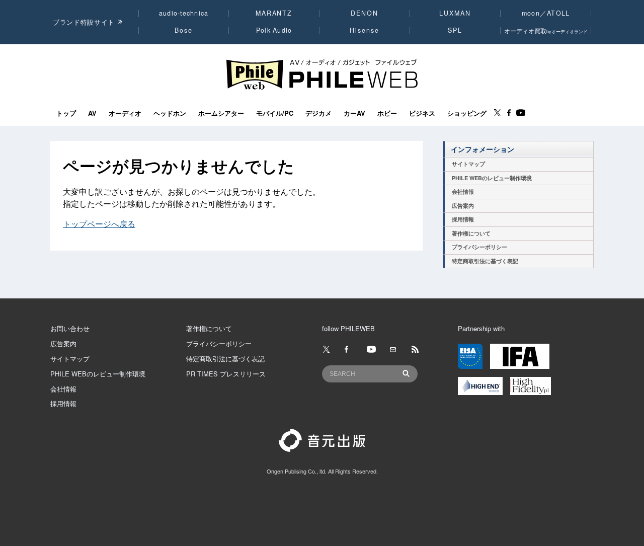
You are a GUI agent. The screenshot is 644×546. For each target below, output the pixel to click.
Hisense (364, 30)
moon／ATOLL (546, 13)
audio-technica (184, 13)
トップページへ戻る (99, 223)
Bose (184, 30)
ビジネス (422, 113)
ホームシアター (221, 113)
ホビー (387, 113)
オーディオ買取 (546, 30)
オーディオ (125, 113)
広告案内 (463, 205)
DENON (364, 13)
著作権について (471, 233)
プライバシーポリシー (479, 247)
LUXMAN (454, 13)
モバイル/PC (274, 113)
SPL (455, 30)
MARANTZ (274, 13)
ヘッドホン (169, 113)
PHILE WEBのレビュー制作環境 (492, 178)
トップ (66, 113)
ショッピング (467, 113)
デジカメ (318, 113)
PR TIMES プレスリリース (226, 373)
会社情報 (463, 191)
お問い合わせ (70, 328)
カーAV (354, 113)
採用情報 (463, 219)
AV (92, 113)
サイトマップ (468, 164)
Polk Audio (274, 30)
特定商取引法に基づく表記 (485, 261)
